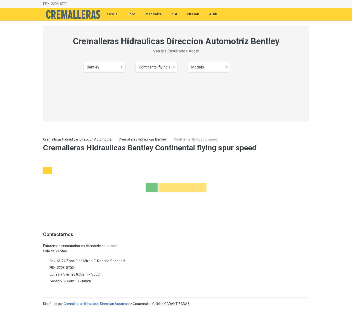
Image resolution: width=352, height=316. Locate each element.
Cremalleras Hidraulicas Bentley (143, 139)
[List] (55, 170)
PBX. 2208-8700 (55, 4)
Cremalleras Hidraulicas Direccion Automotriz (77, 139)
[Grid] (47, 170)
